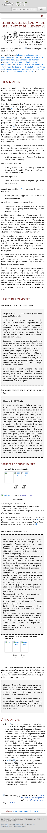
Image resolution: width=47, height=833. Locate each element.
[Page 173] (24, 646)
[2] (14, 127)
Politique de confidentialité (12, 824)
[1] (12, 108)
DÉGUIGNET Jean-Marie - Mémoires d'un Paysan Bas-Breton (22, 65)
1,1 (10, 723)
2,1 (10, 760)
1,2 (14, 723)
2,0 (7, 760)
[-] (9, 477)
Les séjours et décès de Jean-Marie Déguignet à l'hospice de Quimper (22, 58)
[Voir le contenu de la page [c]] (4, 16)
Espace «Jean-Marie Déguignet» (25, 811)
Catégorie (8, 811)
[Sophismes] (6, 495)
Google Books (26, 495)
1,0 (7, 723)
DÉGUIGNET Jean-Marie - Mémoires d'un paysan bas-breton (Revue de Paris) (23, 68)
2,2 (14, 760)
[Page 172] (16, 646)
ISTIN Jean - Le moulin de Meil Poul (18, 71)
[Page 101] (17, 477)
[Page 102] (25, 477)
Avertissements (19, 826)
